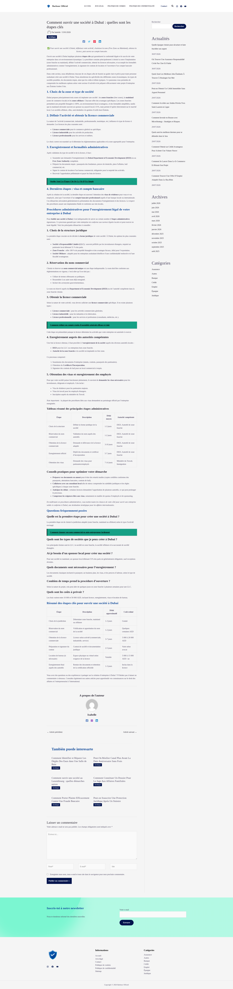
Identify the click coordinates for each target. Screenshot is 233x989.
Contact (98, 962)
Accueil (98, 956)
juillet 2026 (156, 203)
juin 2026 (155, 208)
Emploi (154, 287)
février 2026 (156, 225)
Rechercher (156, 22)
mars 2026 (156, 221)
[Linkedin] (100, 41)
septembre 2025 (158, 247)
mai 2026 (155, 212)
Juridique (52, 37)
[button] (164, 6)
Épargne (155, 291)
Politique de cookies (103, 965)
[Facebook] (181, 6)
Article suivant (130, 732)
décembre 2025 (157, 234)
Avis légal (99, 959)
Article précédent (54, 732)
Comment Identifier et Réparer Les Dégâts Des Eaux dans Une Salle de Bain (69, 761)
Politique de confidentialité (105, 968)
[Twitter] (89, 41)
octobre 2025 (157, 242)
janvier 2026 (156, 229)
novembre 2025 (158, 238)
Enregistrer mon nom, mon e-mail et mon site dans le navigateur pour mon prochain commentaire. (87, 874)
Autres (154, 274)
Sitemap (98, 971)
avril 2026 (155, 216)
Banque (155, 278)
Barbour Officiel (60, 6)
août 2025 (155, 251)
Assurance (156, 269)
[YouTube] (185, 6)
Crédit (154, 282)
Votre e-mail (124, 910)
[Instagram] (177, 6)
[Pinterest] (94, 41)
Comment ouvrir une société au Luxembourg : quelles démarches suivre (68, 781)
